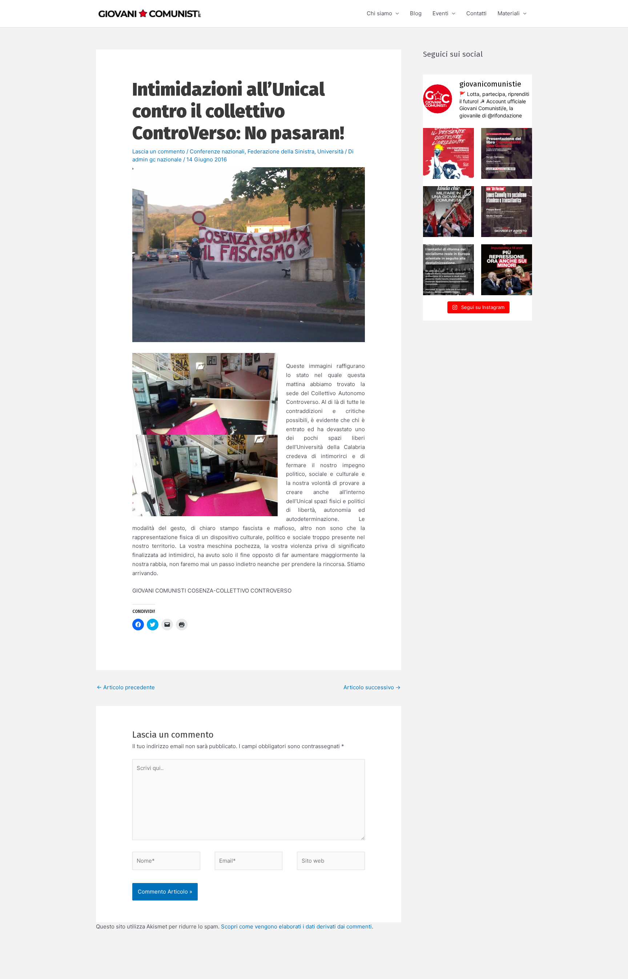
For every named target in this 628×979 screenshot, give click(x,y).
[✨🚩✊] (448, 211)
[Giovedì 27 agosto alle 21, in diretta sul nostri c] (506, 211)
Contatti (476, 13)
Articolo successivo (371, 687)
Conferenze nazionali (217, 151)
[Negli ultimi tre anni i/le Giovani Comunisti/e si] (448, 153)
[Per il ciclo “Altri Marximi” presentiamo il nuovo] (506, 153)
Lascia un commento (158, 151)
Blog (416, 13)
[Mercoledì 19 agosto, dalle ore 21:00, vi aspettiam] (448, 269)
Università (330, 151)
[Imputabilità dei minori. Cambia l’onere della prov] (506, 269)
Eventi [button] (440, 13)
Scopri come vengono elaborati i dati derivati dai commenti (296, 926)
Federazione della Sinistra (280, 151)
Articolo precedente (126, 687)
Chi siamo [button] (379, 13)
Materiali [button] (509, 13)
